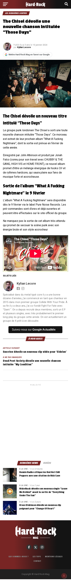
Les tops (37, 556)
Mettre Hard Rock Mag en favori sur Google (29, 54)
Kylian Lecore (24, 47)
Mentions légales (54, 556)
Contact (37, 561)
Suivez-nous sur (33, 329)
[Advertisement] (35, 422)
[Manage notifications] (64, 576)
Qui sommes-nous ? (18, 556)
